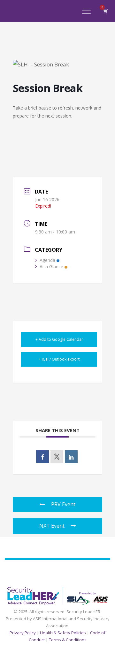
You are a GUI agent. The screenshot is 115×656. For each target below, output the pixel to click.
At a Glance (51, 266)
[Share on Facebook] (42, 456)
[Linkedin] (71, 456)
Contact (101, 573)
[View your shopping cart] (105, 11)
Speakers (36, 573)
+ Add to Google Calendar (59, 339)
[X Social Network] (56, 456)
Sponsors (61, 573)
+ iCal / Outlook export (59, 359)
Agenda (47, 260)
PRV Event (63, 504)
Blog (82, 573)
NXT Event (52, 525)
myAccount (23, 580)
